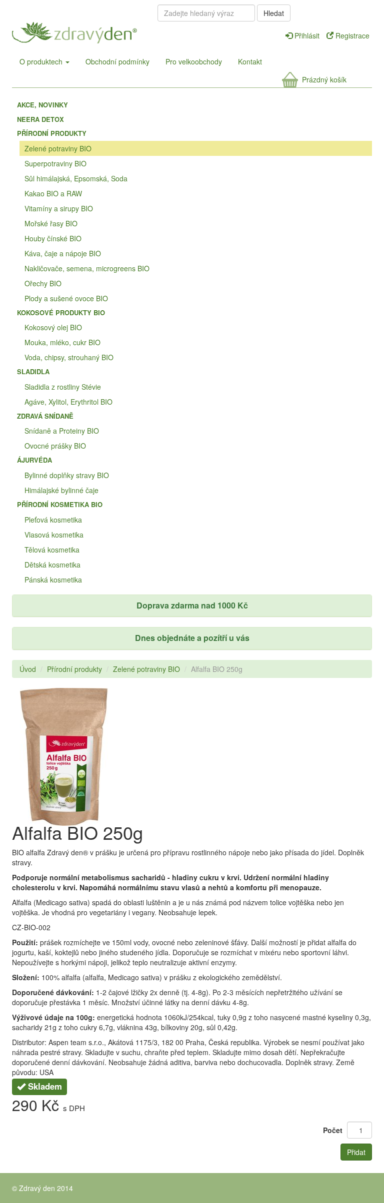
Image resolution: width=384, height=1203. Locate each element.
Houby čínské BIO (53, 238)
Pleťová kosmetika (53, 520)
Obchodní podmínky (118, 61)
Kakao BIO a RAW (53, 193)
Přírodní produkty (51, 133)
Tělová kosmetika (52, 550)
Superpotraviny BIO (55, 163)
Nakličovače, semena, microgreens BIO (87, 268)
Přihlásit (307, 35)
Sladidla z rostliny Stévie (62, 387)
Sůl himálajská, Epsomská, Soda (76, 178)
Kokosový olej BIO (53, 327)
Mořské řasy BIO (51, 223)
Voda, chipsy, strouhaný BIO (69, 357)
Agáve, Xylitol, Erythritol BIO (68, 402)
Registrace (352, 35)
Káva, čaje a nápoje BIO (62, 253)
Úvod (28, 669)
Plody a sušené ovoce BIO (66, 298)
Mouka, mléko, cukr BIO (62, 342)
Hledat (274, 13)
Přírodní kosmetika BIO (59, 504)
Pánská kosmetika (53, 580)
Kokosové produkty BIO (61, 312)
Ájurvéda (34, 460)
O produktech (42, 61)
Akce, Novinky (42, 104)
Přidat (356, 1152)
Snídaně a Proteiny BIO (61, 431)
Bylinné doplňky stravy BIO (66, 475)
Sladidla (33, 371)
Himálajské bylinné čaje (61, 490)
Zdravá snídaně (45, 416)
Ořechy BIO (43, 283)
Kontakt (250, 61)
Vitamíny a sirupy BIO (58, 208)
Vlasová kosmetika (54, 535)
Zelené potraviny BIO (58, 148)
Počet (332, 1130)
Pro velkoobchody (194, 61)
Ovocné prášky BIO (55, 446)
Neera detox (40, 119)
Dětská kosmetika (52, 565)
